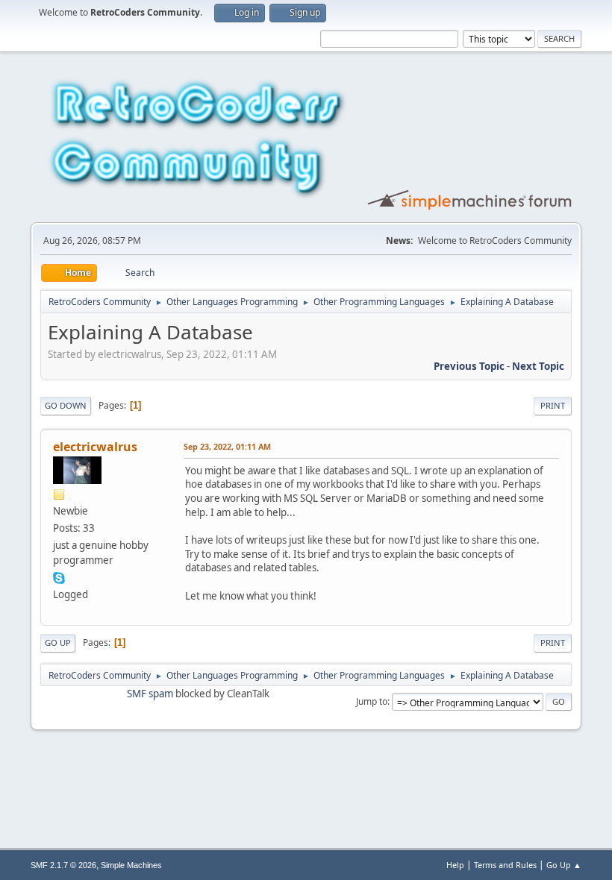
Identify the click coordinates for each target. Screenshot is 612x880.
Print (552, 405)
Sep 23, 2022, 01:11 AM (227, 446)
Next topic (538, 366)
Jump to (371, 701)
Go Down (66, 405)
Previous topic (469, 366)
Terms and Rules (505, 864)
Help (455, 864)
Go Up (58, 642)
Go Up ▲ (563, 864)
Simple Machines (131, 865)
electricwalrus (95, 447)
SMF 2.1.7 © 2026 (63, 865)
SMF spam (150, 693)
